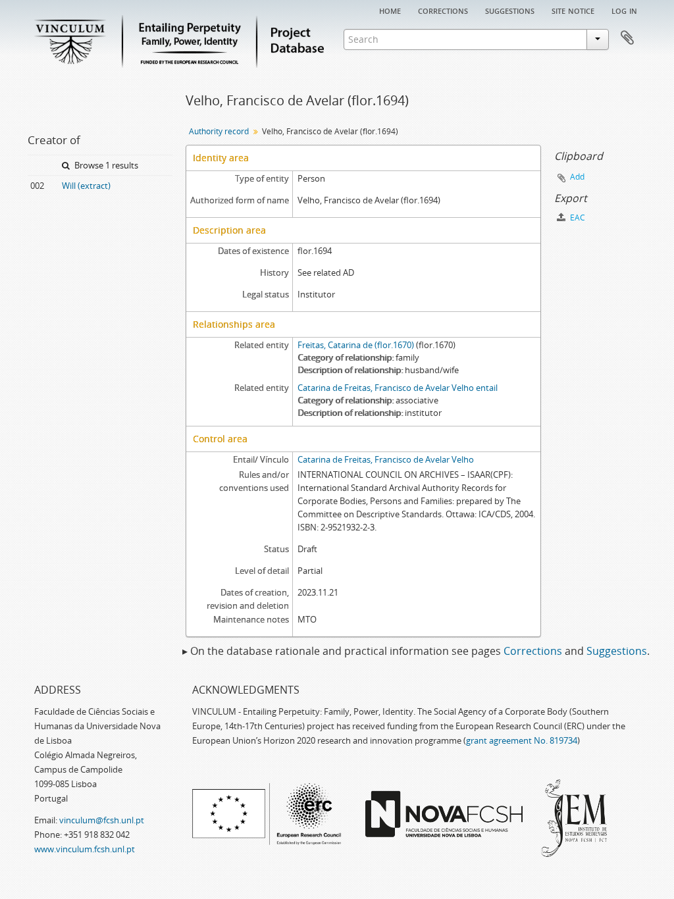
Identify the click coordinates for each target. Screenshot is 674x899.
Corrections (443, 10)
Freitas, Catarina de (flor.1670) (356, 345)
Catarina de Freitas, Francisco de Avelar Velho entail (398, 388)
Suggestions (509, 10)
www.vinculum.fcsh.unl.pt (84, 849)
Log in (624, 10)
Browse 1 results (105, 165)
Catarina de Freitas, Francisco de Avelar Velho (386, 459)
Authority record (219, 131)
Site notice (573, 10)
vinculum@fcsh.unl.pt (101, 820)
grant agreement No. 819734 (521, 740)
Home (390, 10)
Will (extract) (86, 186)
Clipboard (627, 38)
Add (577, 176)
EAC (576, 217)
